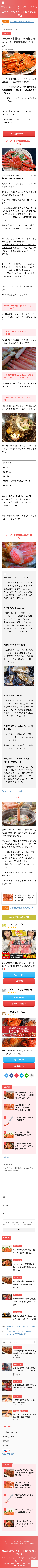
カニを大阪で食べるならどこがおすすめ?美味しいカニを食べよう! (24, 1370)
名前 (5, 1197)
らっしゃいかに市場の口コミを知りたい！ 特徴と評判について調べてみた (24, 1267)
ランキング (8, 1541)
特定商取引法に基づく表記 (18, 1543)
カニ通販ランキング (19, 134)
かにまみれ (19, 1066)
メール (5, 1205)
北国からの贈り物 (19, 1004)
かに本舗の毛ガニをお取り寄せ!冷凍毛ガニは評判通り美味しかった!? (24, 1095)
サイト (5, 1214)
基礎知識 (26, 1541)
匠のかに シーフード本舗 (12, 791)
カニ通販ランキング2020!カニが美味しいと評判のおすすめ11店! (24, 1107)
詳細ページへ (19, 975)
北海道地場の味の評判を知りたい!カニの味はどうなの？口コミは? (24, 1302)
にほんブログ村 (8, 1454)
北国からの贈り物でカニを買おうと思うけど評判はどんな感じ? (24, 1146)
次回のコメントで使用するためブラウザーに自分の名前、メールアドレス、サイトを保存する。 (18, 1223)
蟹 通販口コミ (8, 1157)
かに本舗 (19, 981)
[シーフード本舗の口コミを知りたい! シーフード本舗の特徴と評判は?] (22, 1075)
